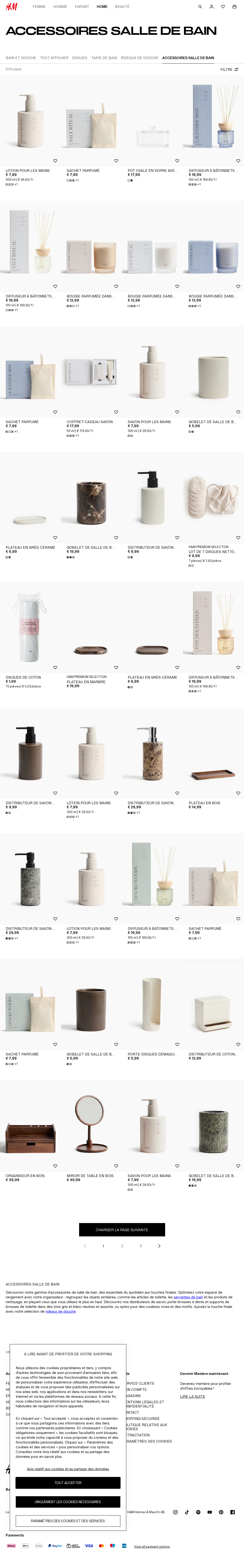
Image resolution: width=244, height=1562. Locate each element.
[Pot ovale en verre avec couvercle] (152, 121)
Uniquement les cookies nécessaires (68, 1502)
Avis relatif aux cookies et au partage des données (68, 1469)
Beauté (122, 7)
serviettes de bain (188, 1297)
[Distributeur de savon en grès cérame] (152, 497)
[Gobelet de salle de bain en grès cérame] (213, 372)
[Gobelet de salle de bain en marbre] (91, 497)
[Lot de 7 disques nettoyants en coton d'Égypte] (213, 497)
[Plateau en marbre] (91, 627)
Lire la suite (192, 1396)
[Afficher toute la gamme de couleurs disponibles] (130, 180)
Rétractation (136, 1435)
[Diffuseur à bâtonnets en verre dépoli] (213, 121)
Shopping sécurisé (141, 1419)
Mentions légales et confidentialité (143, 1404)
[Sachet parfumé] (91, 121)
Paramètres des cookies (147, 1441)
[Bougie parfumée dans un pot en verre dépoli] (91, 246)
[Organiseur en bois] (30, 1126)
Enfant (82, 7)
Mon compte (134, 1390)
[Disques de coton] (30, 627)
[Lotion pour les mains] (30, 121)
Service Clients (138, 1383)
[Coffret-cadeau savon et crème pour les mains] (91, 372)
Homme (60, 7)
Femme (39, 7)
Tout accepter (67, 1483)
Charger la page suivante (122, 1230)
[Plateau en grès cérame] (30, 497)
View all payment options (152, 1546)
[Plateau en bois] (213, 753)
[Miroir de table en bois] (91, 1126)
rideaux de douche (61, 1311)
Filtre (226, 69)
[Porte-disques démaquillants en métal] (152, 1004)
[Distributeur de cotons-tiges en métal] (213, 1004)
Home (102, 7)
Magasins (131, 1396)
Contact (130, 1412)
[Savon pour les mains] (152, 372)
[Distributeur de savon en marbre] (152, 753)
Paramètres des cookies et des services (68, 1521)
